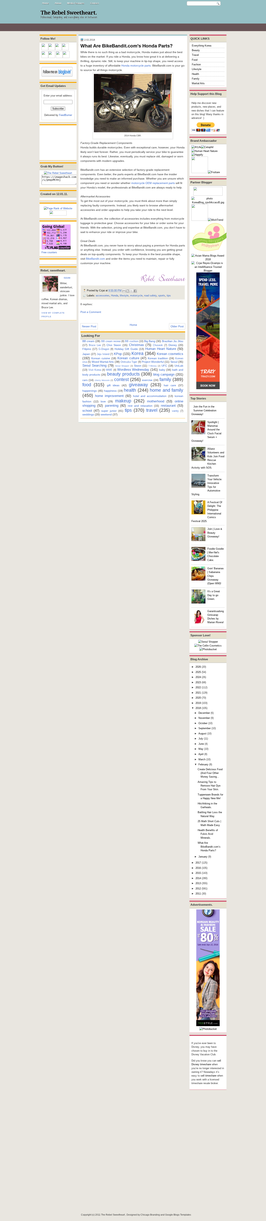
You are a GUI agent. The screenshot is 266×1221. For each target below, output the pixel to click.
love (103, 401)
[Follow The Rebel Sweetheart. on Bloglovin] (57, 75)
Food (194, 59)
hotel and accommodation (149, 396)
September (204, 728)
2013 (198, 883)
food (86, 384)
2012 (198, 888)
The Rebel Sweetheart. (69, 13)
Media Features (75, 3)
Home (45, 3)
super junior (109, 410)
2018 (198, 708)
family (165, 379)
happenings (89, 390)
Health (195, 74)
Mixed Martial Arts (103, 361)
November (204, 717)
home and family (166, 390)
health (130, 390)
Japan (86, 354)
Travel (195, 54)
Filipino (86, 348)
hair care (170, 385)
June (201, 743)
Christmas (136, 345)
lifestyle (124, 295)
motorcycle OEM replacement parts (153, 183)
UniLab (178, 365)
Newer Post (89, 326)
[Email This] (124, 291)
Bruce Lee (95, 345)
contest (121, 379)
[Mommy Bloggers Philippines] (210, 251)
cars (85, 380)
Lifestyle (196, 69)
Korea (137, 353)
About (58, 3)
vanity (175, 410)
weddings (88, 414)
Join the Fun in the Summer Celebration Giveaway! (203, 410)
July (200, 738)
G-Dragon (104, 349)
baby (162, 369)
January (202, 856)
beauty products (123, 374)
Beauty (196, 50)
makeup (123, 400)
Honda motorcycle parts (136, 65)
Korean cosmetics (170, 354)
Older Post (177, 326)
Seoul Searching (94, 365)
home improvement (109, 396)
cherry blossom (102, 380)
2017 (198, 862)
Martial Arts (198, 83)
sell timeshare (208, 1075)
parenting (111, 405)
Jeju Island (103, 354)
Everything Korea (201, 45)
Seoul (173, 361)
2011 (198, 893)
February (203, 764)
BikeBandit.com (95, 258)
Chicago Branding (150, 1214)
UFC (164, 365)
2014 (198, 878)
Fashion (196, 64)
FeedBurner (65, 115)
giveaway (138, 384)
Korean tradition (158, 358)
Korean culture (128, 358)
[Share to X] (131, 291)
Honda (114, 295)
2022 (198, 687)
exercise (147, 380)
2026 (198, 666)
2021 (198, 692)
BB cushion (131, 341)
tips (169, 295)
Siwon (137, 365)
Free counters (49, 252)
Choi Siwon (114, 345)
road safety (150, 295)
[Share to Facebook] (135, 291)
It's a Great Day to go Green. (213, 595)
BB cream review (111, 341)
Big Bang (149, 341)
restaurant (168, 405)
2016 (198, 867)
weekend (106, 414)
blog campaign (163, 374)
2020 (198, 697)
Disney (172, 345)
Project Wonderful (153, 361)
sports (161, 295)
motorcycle (136, 295)
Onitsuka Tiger (129, 361)
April (200, 754)
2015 (198, 873)
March (201, 759)
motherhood (155, 401)
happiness (110, 390)
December (204, 712)
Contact (94, 3)
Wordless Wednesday (133, 369)
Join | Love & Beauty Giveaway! (214, 532)
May (200, 748)
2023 (198, 682)
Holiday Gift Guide (126, 348)
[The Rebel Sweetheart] (58, 173)
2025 (198, 672)
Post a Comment (90, 312)
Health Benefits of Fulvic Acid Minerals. (208, 834)
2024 (198, 677)
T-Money (152, 366)
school (87, 411)
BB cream (88, 341)
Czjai (67, 278)
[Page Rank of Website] (58, 208)
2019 (198, 703)
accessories (102, 295)
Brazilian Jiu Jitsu (172, 341)
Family (195, 78)
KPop (118, 354)
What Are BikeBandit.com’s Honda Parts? (209, 846)
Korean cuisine (100, 358)
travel (151, 410)
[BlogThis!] (128, 291)
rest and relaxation (140, 405)
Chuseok (158, 345)
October (202, 723)
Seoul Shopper (122, 366)
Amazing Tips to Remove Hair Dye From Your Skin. (209, 785)
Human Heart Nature (160, 349)
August (202, 733)
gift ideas (113, 385)
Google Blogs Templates (178, 1214)
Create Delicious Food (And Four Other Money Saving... (210, 773)
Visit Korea (94, 369)
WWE (109, 369)
